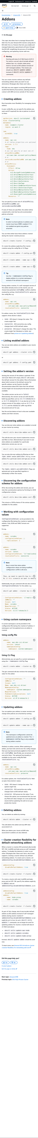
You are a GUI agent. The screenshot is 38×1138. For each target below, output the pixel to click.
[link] (27, 15)
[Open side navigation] (2, 10)
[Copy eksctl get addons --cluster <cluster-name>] (34, 352)
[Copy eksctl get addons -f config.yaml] (34, 362)
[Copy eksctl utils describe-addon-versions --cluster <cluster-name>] (34, 432)
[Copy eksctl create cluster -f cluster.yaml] (34, 874)
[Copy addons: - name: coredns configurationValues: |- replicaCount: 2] (34, 534)
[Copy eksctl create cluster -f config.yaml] (34, 240)
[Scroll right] (30, 5)
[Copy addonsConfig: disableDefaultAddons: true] (34, 865)
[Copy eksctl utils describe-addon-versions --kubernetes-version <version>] (34, 449)
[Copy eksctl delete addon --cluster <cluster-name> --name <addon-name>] (34, 819)
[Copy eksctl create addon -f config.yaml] (34, 253)
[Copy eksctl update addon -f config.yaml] (34, 718)
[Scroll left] (10, 5)
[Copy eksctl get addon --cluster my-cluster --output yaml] (34, 591)
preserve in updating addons (23, 333)
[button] (7, 35)
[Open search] (34, 6)
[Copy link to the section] (2, 99)
